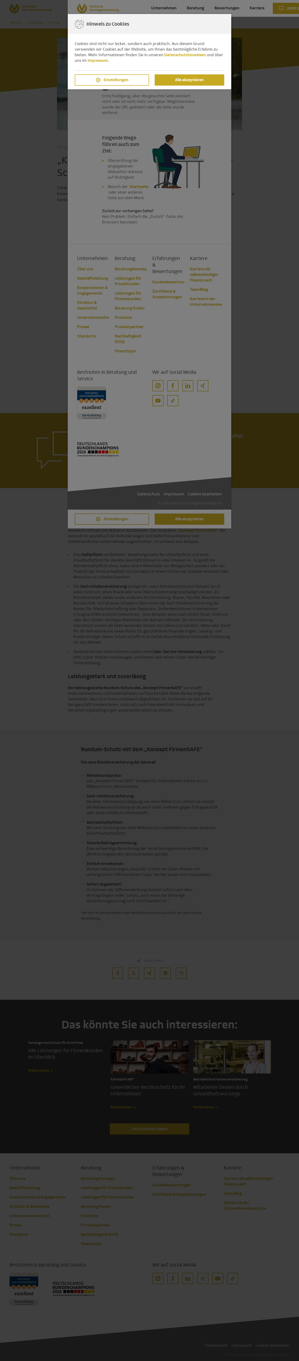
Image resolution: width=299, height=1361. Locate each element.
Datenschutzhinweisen (185, 55)
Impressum (98, 60)
